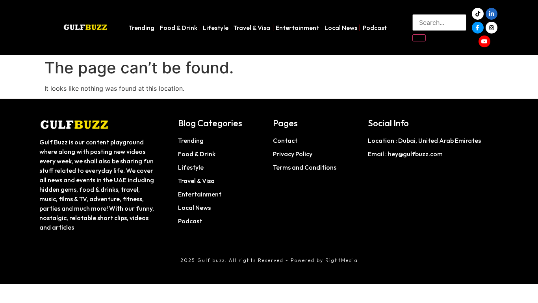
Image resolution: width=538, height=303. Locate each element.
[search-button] (419, 37)
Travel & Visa (252, 28)
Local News (341, 28)
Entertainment (297, 28)
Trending (141, 28)
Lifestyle (215, 28)
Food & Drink (178, 28)
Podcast (375, 28)
